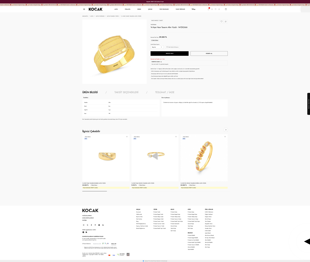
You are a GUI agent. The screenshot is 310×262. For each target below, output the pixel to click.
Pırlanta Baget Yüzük (158, 214)
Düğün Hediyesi (209, 214)
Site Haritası (139, 219)
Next (226, 130)
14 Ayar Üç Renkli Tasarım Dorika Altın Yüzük (193, 183)
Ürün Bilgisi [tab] (90, 92)
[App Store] (83, 232)
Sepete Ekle (169, 53)
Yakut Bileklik (191, 249)
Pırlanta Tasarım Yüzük (158, 226)
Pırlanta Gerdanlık (175, 223)
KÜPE (189, 209)
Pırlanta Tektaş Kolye (175, 216)
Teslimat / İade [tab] (164, 92)
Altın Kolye (207, 245)
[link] (83, 225)
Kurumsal (138, 212)
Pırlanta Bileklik (191, 235)
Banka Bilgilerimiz (140, 228)
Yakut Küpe (190, 226)
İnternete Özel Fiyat (154, 37)
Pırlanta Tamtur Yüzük (158, 221)
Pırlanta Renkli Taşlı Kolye (177, 221)
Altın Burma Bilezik (209, 235)
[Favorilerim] (215, 9)
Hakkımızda (139, 214)
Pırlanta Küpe (191, 212)
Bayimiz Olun (139, 216)
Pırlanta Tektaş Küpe (192, 216)
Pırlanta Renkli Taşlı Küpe (194, 221)
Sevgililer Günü (208, 223)
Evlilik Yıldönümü (209, 212)
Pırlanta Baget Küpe (192, 214)
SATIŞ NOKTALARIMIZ (88, 218)
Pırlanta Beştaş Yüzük (158, 219)
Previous (220, 130)
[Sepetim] (226, 9)
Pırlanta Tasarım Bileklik (193, 245)
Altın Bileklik (208, 240)
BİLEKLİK (190, 233)
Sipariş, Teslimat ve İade (142, 226)
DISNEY (193, 9)
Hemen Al (209, 53)
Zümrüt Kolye (174, 226)
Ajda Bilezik (208, 233)
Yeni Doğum (208, 221)
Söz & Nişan (208, 219)
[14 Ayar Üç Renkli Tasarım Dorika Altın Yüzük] (204, 157)
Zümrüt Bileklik (191, 247)
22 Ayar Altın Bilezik (209, 238)
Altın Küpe (207, 247)
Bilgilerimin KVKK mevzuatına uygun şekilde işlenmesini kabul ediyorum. (100, 248)
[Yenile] (100, 243)
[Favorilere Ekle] (221, 21)
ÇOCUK (150, 9)
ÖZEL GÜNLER (209, 209)
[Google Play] (87, 232)
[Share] (226, 21)
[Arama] (212, 9)
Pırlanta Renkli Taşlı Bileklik (194, 242)
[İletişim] (84, 9)
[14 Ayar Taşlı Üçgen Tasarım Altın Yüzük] (155, 157)
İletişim (84, 220)
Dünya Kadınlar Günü (210, 226)
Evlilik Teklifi (208, 230)
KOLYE (172, 209)
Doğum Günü (208, 216)
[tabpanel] (155, 109)
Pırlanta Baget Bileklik (193, 238)
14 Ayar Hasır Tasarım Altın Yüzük (131, 16)
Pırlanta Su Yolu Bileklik (193, 240)
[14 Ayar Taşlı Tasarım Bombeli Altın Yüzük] (105, 157)
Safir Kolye (173, 230)
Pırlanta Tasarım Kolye (176, 219)
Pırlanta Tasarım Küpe (193, 219)
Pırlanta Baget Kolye (175, 214)
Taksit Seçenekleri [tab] (126, 92)
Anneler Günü (208, 228)
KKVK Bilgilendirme (141, 223)
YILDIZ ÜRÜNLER (180, 9)
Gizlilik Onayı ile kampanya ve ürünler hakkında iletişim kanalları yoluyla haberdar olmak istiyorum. (100, 248)
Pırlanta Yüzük (156, 212)
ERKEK (139, 9)
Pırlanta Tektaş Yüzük (158, 216)
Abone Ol (113, 243)
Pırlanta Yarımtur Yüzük (158, 223)
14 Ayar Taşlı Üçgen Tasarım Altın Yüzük (142, 183)
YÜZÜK (155, 209)
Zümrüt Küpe (191, 223)
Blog (137, 221)
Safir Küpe (190, 228)
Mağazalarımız (87, 215)
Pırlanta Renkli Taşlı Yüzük (159, 228)
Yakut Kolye (173, 228)
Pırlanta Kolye (174, 212)
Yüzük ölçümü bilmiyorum (173, 47)
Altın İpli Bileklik (208, 242)
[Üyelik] (219, 9)
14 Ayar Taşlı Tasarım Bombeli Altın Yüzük (94, 183)
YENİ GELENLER (164, 9)
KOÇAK (138, 209)
